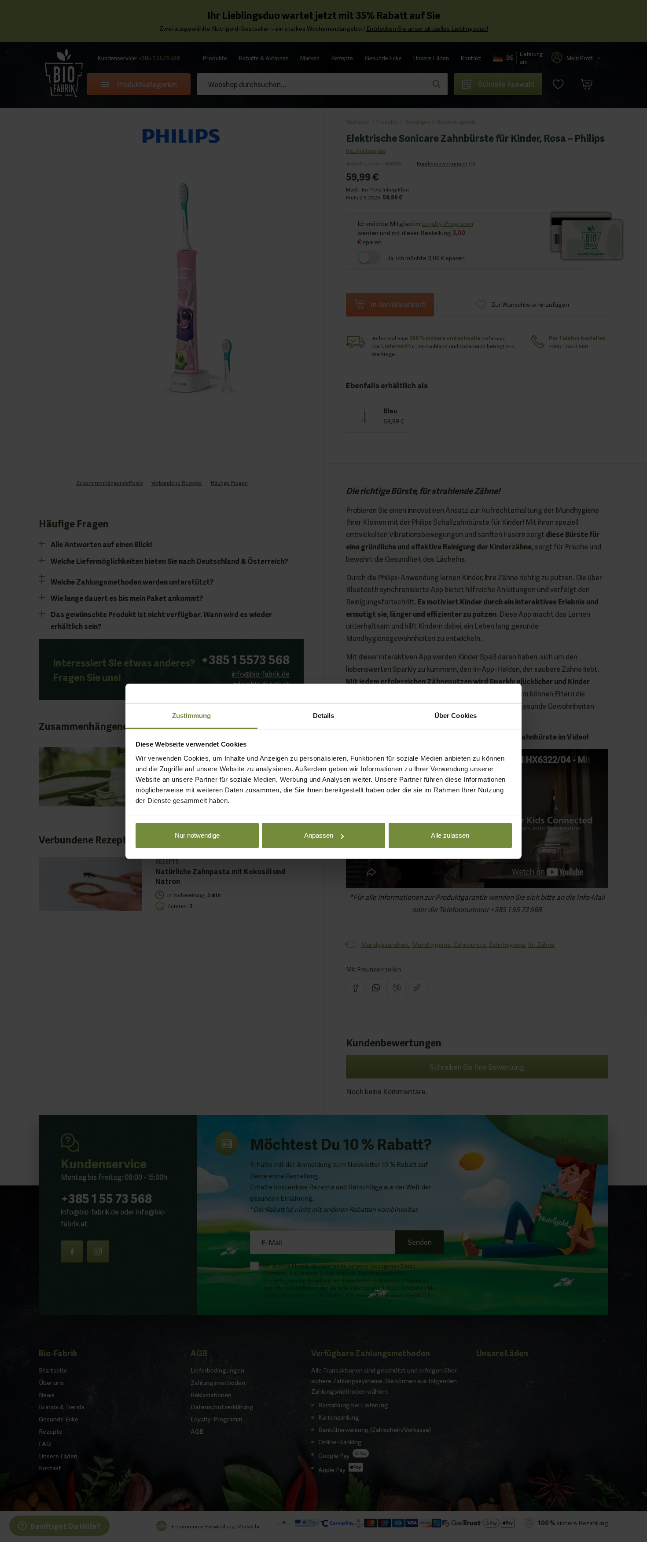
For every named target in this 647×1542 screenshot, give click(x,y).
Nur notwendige (197, 835)
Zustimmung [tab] (191, 715)
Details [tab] (324, 715)
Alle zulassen (450, 835)
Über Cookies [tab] (455, 715)
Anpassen (318, 835)
